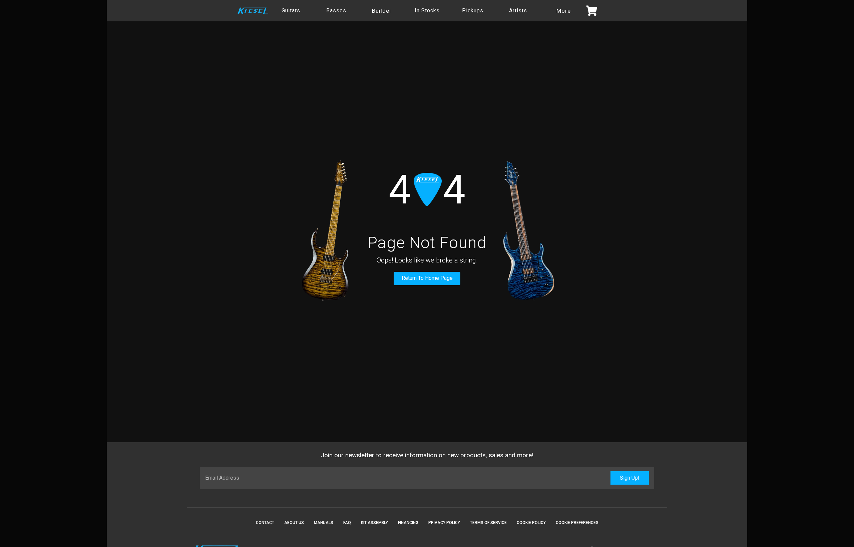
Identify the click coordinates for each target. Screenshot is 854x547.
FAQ (347, 522)
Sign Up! (629, 478)
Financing (408, 522)
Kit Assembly (374, 522)
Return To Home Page (427, 278)
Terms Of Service (488, 522)
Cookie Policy (531, 522)
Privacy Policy (444, 522)
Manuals (323, 522)
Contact (265, 522)
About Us (294, 522)
